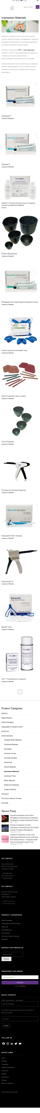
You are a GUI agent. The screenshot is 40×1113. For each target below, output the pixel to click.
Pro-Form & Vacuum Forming (11, 798)
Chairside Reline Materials (13, 740)
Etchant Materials (10, 767)
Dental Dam (8, 762)
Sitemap (4, 1080)
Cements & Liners (10, 753)
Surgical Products (10, 789)
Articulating (7, 749)
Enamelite (5, 803)
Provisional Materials (11, 744)
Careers (4, 1074)
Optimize (5, 713)
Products (4, 1061)
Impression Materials (11, 771)
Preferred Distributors (8, 1067)
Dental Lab (5, 731)
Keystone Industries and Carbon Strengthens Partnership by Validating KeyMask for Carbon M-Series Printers (24, 817)
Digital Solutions (7, 718)
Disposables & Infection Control (12, 727)
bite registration (29, 50)
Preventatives (6, 933)
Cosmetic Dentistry (10, 758)
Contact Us (5, 1071)
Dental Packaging (7, 722)
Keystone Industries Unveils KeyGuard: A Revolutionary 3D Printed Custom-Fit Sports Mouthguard (24, 827)
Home (3, 1058)
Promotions (5, 1064)
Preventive (5, 794)
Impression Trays (10, 776)
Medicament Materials (11, 785)
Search (6, 959)
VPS (19, 50)
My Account (5, 1077)
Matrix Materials (9, 780)
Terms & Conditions (7, 1083)
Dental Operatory (7, 736)
